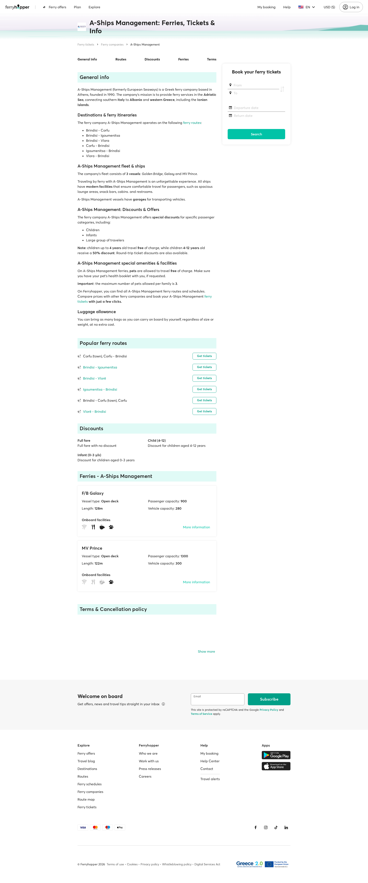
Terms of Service (201, 713)
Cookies (132, 864)
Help (287, 7)
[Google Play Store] (276, 755)
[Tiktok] (276, 827)
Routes (120, 59)
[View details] (163, 704)
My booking (266, 7)
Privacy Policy (269, 709)
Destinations (87, 769)
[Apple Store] (276, 766)
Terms (211, 59)
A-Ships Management (145, 44)
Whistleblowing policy (176, 864)
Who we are (148, 753)
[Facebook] (255, 827)
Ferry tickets (86, 44)
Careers (145, 776)
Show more (206, 651)
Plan (77, 7)
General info (87, 59)
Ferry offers (57, 7)
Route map (86, 799)
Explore (94, 7)
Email (197, 696)
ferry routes (192, 122)
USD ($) (329, 7)
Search (256, 134)
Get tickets (204, 356)
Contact (206, 769)
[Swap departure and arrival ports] (282, 89)
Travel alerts (210, 779)
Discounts (152, 59)
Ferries (183, 59)
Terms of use (115, 864)
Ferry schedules (90, 784)
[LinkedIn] (286, 827)
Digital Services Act (207, 864)
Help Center (210, 761)
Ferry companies (112, 44)
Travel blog (86, 761)
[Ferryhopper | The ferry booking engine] (17, 7)
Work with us (149, 761)
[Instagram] (266, 827)
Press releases (150, 769)
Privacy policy (150, 864)
